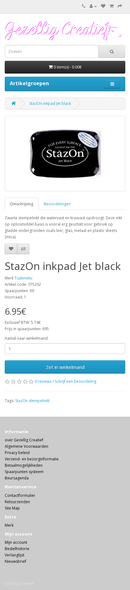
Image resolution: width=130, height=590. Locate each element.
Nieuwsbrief (15, 561)
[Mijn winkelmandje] (111, 6)
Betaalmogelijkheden (24, 465)
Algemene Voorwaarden (26, 446)
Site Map (12, 508)
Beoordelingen (57, 204)
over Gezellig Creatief (24, 440)
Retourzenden (17, 501)
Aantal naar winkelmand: (27, 338)
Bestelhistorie (17, 548)
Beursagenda (17, 478)
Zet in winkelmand (65, 367)
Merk (9, 525)
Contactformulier (20, 495)
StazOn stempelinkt (32, 400)
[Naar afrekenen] (120, 6)
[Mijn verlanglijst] (103, 6)
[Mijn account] (93, 6)
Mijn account (16, 542)
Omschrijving (21, 204)
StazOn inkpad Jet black (50, 103)
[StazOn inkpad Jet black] (65, 153)
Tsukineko (23, 278)
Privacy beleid (17, 452)
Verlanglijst (14, 555)
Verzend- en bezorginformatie (32, 459)
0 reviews (43, 381)
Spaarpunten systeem (24, 471)
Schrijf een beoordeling (75, 381)
